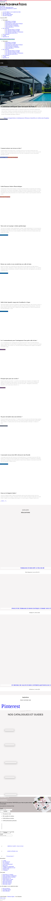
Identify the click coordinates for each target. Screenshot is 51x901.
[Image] (9, 730)
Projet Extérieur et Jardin (8, 879)
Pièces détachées (6, 891)
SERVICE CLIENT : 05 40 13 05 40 (15, 846)
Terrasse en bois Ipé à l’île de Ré (32, 568)
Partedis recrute (6, 868)
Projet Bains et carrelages (8, 874)
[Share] (1, 899)
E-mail (1, 808)
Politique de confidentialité (8, 866)
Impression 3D (23, 118)
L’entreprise (5, 870)
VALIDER (5, 811)
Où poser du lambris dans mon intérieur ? (11, 416)
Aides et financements (7, 880)
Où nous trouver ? (10, 856)
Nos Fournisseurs (6, 861)
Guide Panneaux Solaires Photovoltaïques (11, 186)
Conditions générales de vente (9, 867)
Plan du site (5, 865)
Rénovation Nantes (7, 884)
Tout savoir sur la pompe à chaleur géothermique (13, 226)
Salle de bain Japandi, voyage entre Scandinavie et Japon (15, 302)
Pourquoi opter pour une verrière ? (10, 378)
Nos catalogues (6, 863)
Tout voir (2, 118)
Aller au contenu (3, 0)
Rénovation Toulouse (7, 882)
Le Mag (4, 860)
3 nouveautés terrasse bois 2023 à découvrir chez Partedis (15, 455)
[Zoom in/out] (4, 899)
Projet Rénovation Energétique (9, 877)
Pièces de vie (36, 118)
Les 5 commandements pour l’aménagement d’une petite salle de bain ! (19, 340)
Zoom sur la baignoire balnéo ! (9, 493)
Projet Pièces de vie (7, 878)
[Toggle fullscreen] (3, 899)
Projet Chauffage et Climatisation (10, 875)
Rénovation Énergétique (44, 118)
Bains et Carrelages (8, 118)
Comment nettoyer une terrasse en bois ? (18, 106)
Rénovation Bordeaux (7, 881)
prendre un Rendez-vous (12, 851)
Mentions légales (10, 896)
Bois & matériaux (6, 888)
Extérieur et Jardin (4, 66)
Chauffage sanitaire (7, 889)
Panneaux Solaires (29, 118)
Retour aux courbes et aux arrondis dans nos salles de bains (16, 264)
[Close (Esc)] (0, 899)
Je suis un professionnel (8, 864)
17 (5, 500)
